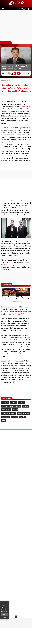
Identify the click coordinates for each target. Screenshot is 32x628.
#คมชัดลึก (5, 406)
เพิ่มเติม (5, 611)
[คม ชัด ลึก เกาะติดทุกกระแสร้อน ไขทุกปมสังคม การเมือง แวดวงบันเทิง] (16, 3)
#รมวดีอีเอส (5, 417)
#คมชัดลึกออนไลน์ (15, 406)
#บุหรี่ (19, 413)
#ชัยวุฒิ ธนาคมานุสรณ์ (8, 413)
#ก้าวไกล (25, 406)
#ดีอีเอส (15, 410)
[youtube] (22, 8)
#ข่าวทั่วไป (14, 417)
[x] (20, 8)
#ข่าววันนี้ (13, 402)
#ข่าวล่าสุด (5, 402)
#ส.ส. (3, 421)
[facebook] (17, 8)
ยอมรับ (4, 614)
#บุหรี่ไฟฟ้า (26, 413)
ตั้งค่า (4, 617)
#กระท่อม (22, 417)
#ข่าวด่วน (21, 402)
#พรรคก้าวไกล (6, 410)
